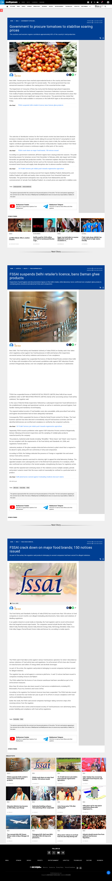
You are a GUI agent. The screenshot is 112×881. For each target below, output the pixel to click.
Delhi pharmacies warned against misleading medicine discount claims (36, 477)
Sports (51, 6)
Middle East (36, 6)
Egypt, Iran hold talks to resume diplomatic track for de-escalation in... (67, 238)
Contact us (52, 867)
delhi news (16, 487)
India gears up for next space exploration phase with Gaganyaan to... (92, 807)
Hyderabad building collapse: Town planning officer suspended (43, 807)
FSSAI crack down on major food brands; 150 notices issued (38, 150)
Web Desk (18, 76)
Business (44, 6)
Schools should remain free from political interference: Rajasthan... (93, 835)
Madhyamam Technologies (53, 875)
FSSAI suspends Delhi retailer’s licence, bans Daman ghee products (40, 105)
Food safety (22, 487)
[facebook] (67, 74)
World (23, 6)
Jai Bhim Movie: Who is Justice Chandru (19, 238)
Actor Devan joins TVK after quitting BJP (66, 807)
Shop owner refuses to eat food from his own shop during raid (67, 835)
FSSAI (28, 487)
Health (8, 773)
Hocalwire (68, 875)
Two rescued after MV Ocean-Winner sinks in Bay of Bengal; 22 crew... (18, 835)
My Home (12, 6)
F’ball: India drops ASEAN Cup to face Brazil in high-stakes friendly (92, 238)
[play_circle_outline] (19, 225)
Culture (89, 860)
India (18, 6)
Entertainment (59, 6)
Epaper (23, 2)
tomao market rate (27, 186)
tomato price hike (17, 186)
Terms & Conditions (70, 867)
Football (84, 233)
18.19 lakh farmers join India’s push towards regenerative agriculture (41, 168)
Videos (10, 233)
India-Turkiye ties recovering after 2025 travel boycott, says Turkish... (93, 778)
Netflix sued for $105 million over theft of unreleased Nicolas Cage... (43, 238)
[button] (2, 2)
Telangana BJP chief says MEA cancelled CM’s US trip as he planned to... (42, 835)
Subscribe (41, 2)
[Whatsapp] (72, 74)
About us (45, 867)
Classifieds (34, 2)
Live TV (28, 2)
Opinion (29, 6)
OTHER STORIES (12, 216)
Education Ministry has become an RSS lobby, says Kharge (17, 807)
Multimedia (84, 6)
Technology (68, 6)
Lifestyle (76, 6)
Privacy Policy (59, 867)
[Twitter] (70, 74)
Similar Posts (10, 756)
